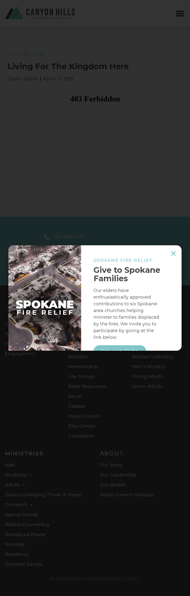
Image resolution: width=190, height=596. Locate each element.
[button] (173, 253)
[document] (95, 298)
